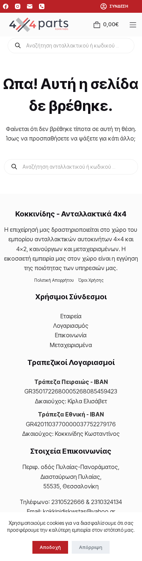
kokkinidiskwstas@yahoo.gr (79, 511)
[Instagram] (17, 6)
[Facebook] (5, 6)
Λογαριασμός (70, 325)
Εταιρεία (71, 316)
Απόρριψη (90, 547)
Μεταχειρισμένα (71, 345)
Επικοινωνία (71, 335)
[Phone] (41, 6)
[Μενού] (134, 25)
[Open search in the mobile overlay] (71, 45)
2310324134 (106, 502)
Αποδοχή (50, 547)
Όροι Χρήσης (90, 280)
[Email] (29, 6)
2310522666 (67, 502)
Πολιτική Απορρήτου (54, 280)
